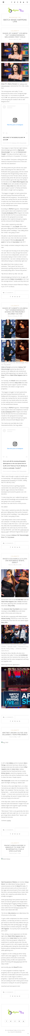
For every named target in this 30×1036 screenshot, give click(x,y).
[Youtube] (23, 2)
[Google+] (20, 297)
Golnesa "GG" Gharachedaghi (20, 143)
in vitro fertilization (7, 213)
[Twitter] (14, 2)
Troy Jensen (10, 537)
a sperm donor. (14, 171)
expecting (13, 616)
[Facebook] (11, 2)
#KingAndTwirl (18, 962)
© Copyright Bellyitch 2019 (15, 1030)
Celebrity (15, 31)
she (9, 967)
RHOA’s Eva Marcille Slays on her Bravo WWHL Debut (15, 560)
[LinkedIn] (17, 297)
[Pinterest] (20, 2)
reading (9, 820)
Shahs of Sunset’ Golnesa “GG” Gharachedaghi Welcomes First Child (15, 35)
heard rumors (20, 907)
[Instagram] (17, 2)
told (16, 226)
